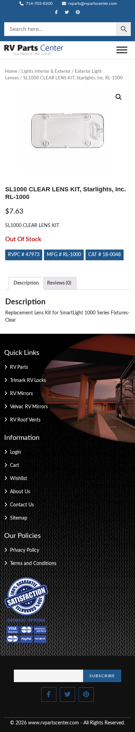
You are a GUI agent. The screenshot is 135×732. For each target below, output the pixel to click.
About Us (20, 491)
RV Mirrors (21, 393)
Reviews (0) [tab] (59, 283)
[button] (118, 97)
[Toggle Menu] (121, 49)
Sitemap (18, 518)
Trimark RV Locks (28, 380)
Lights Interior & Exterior (46, 71)
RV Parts (19, 367)
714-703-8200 (39, 3)
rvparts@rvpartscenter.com (92, 3)
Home (11, 71)
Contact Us (22, 505)
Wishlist (18, 478)
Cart (14, 465)
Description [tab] (26, 283)
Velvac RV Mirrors (29, 406)
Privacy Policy (24, 550)
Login (15, 452)
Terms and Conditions (33, 563)
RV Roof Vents (25, 420)
